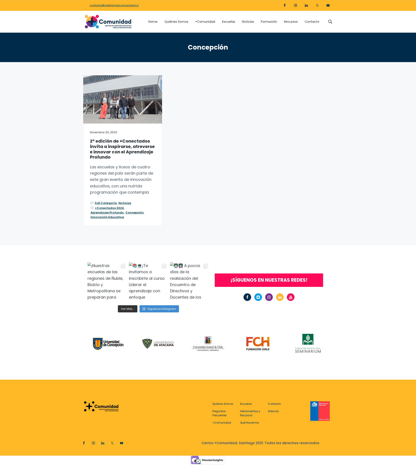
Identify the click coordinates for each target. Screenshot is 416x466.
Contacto (274, 404)
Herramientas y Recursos (250, 413)
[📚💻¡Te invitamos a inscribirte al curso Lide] (148, 282)
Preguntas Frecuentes (219, 413)
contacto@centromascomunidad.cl (114, 5)
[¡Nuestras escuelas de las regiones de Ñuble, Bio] (107, 282)
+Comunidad (221, 422)
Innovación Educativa (107, 217)
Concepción (134, 213)
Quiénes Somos (222, 404)
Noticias (125, 203)
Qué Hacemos (249, 422)
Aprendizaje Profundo (107, 213)
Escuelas (246, 404)
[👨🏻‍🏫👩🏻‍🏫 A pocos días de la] (189, 282)
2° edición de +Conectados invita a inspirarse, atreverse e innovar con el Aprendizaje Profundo (122, 149)
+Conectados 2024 (109, 208)
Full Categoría (106, 203)
